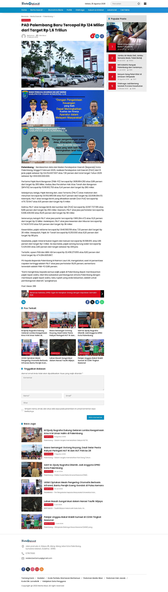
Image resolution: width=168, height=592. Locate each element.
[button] (138, 4)
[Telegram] (97, 302)
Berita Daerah (84, 353)
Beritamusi (30, 35)
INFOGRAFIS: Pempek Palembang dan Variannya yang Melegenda (130, 66)
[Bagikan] (102, 36)
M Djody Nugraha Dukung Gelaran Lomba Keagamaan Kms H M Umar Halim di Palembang (34, 333)
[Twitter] (92, 302)
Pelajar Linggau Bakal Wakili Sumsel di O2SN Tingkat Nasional (90, 360)
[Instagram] (32, 569)
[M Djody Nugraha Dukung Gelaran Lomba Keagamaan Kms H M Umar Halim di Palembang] (34, 320)
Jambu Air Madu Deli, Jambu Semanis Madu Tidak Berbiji (130, 56)
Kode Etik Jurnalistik (30, 581)
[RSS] (42, 569)
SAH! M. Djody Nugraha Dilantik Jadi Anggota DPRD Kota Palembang (90, 333)
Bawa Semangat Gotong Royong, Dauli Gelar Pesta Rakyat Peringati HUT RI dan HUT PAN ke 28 (62, 333)
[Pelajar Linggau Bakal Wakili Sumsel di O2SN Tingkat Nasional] (91, 347)
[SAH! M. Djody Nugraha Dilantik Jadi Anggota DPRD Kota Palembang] (91, 320)
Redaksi (40, 578)
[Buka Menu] (145, 3)
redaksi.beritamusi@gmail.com (39, 558)
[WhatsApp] (102, 302)
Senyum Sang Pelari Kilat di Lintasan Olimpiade (130, 75)
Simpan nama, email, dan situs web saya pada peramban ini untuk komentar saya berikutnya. (60, 410)
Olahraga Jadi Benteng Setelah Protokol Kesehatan (130, 84)
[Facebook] (87, 302)
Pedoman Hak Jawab (115, 578)
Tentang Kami (27, 578)
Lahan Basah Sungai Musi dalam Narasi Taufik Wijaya (62, 359)
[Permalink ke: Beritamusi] (24, 36)
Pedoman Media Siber (93, 578)
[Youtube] (37, 569)
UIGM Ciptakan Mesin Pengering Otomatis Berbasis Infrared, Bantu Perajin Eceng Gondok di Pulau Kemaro (34, 360)
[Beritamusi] (30, 3)
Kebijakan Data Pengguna (54, 581)
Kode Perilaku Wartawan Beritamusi (64, 578)
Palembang (26, 20)
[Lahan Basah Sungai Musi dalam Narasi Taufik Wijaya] (63, 347)
